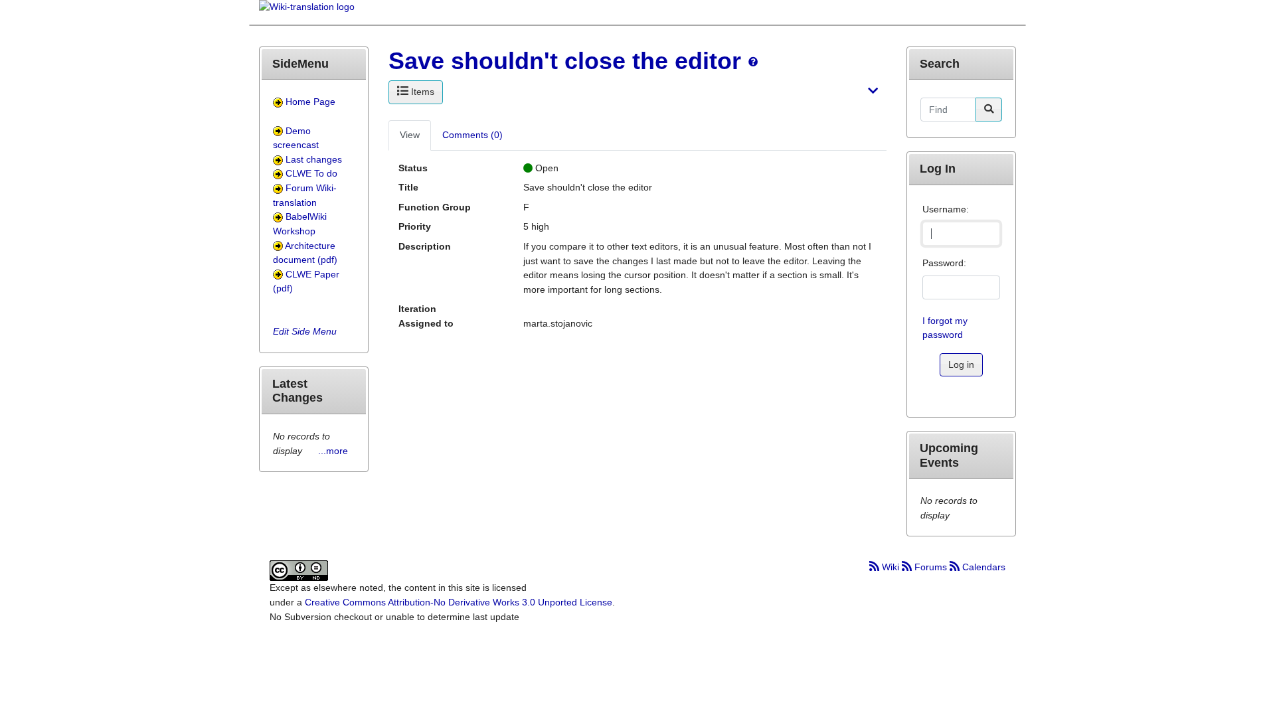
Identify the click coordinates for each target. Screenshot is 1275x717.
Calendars (982, 567)
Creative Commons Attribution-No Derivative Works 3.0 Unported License (458, 602)
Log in (961, 364)
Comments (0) (472, 134)
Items (421, 91)
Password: (944, 263)
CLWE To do (311, 173)
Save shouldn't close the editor (564, 60)
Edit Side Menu (305, 331)
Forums (931, 567)
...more (333, 450)
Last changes (314, 159)
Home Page (310, 101)
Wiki (890, 567)
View (410, 134)
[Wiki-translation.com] (307, 11)
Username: (945, 209)
